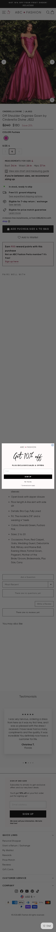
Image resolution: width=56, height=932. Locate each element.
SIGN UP (28, 477)
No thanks (28, 482)
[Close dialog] (52, 445)
